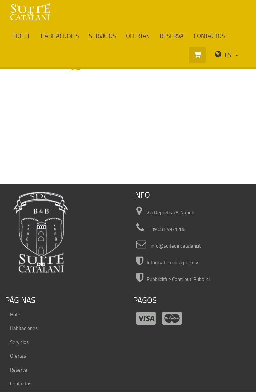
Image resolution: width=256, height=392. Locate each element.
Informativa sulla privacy (172, 262)
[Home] (30, 12)
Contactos (209, 36)
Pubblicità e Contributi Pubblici (178, 279)
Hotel (22, 36)
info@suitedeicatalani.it (176, 245)
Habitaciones (60, 36)
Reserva (172, 36)
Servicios (102, 36)
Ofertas (138, 36)
